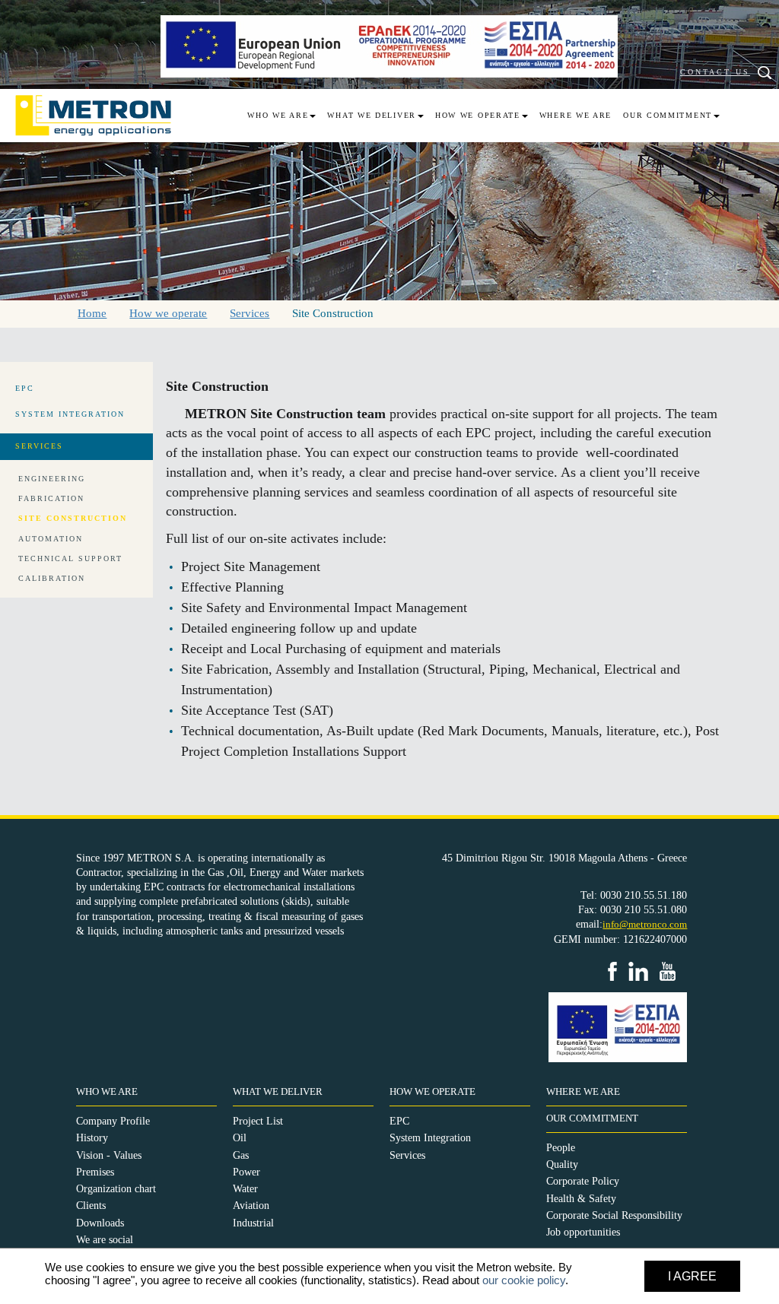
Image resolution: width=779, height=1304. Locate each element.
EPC (399, 1121)
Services (407, 1155)
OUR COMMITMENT (592, 1118)
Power (246, 1172)
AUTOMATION (50, 539)
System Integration (430, 1138)
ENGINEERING (51, 478)
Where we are (575, 115)
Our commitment (667, 115)
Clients (91, 1205)
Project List (258, 1121)
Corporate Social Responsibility (614, 1215)
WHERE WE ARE (583, 1092)
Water (245, 1189)
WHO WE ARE (107, 1092)
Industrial (253, 1223)
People (560, 1147)
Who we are (277, 115)
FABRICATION (51, 498)
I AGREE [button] (692, 1276)
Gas (241, 1155)
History (92, 1138)
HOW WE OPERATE (432, 1092)
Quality (562, 1164)
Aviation (251, 1205)
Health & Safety (581, 1198)
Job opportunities (583, 1232)
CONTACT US (715, 72)
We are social (104, 1239)
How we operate (477, 115)
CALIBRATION (51, 578)
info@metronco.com (645, 924)
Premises (95, 1172)
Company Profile (113, 1121)
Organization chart (116, 1189)
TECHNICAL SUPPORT (70, 558)
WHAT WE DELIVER (278, 1092)
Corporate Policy (582, 1181)
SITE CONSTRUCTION (72, 518)
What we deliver (371, 115)
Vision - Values (108, 1155)
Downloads (100, 1223)
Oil (239, 1138)
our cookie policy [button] (523, 1280)
